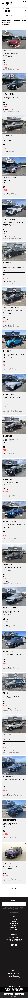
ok (24, 904)
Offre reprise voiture (14, 964)
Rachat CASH (14, 966)
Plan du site (14, 929)
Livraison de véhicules (14, 956)
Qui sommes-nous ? (14, 937)
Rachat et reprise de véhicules (14, 962)
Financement (14, 948)
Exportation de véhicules (14, 958)
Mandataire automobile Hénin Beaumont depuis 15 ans (14, 940)
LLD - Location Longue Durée (14, 952)
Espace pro (14, 925)
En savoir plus (14, 996)
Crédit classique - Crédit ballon (14, 954)
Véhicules (14, 919)
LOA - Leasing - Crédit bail (14, 950)
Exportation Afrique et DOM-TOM (14, 960)
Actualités (14, 921)
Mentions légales (14, 927)
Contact (14, 971)
